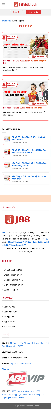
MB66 (21, 397)
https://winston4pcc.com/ (21, 363)
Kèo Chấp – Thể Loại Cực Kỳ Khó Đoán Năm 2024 (22, 108)
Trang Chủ (6, 21)
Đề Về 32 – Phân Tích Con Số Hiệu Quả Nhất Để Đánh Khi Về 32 (29, 151)
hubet (18, 245)
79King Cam (31, 242)
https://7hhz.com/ (16, 242)
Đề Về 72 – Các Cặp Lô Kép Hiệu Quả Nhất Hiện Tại (28, 138)
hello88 (5, 245)
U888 (14, 391)
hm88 (46, 242)
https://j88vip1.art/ (26, 391)
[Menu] (3, 4)
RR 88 (45, 239)
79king (12, 245)
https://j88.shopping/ (11, 394)
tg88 (40, 242)
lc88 (24, 245)
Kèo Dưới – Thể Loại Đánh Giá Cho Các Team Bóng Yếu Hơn (24, 62)
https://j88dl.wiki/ (9, 397)
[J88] (25, 4)
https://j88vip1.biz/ (37, 394)
